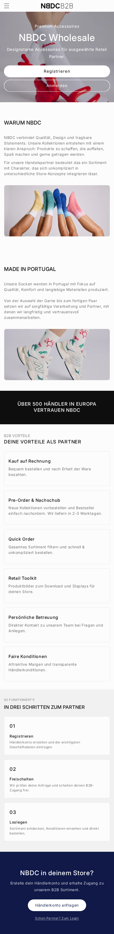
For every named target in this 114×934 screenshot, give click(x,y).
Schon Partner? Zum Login (57, 918)
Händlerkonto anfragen (57, 905)
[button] (6, 6)
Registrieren (57, 70)
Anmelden (57, 85)
